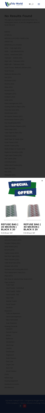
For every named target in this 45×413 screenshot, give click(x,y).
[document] (22, 206)
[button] (42, 180)
